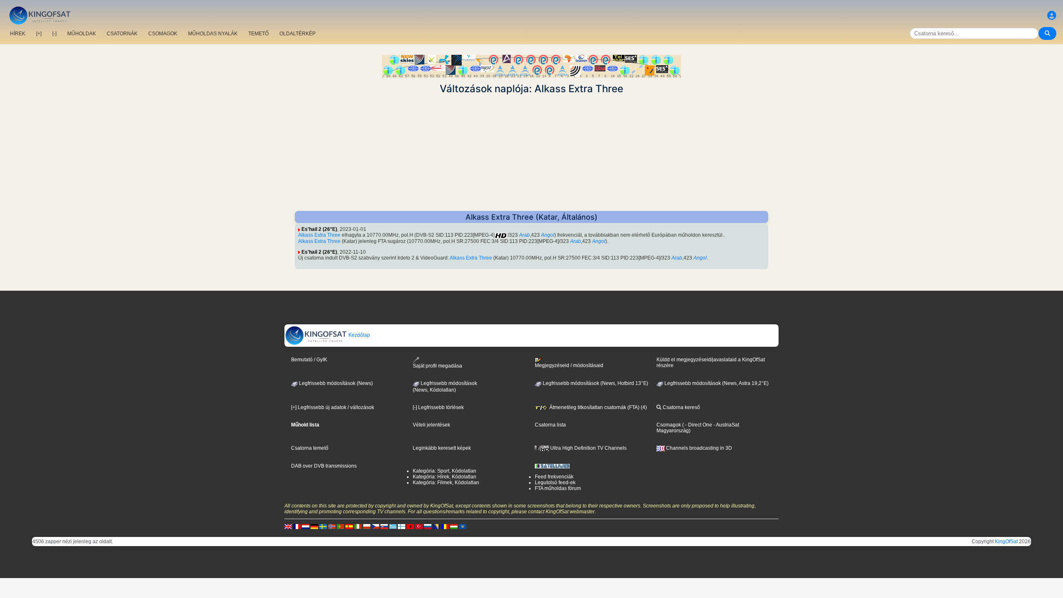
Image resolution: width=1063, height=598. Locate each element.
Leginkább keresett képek (442, 448)
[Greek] (393, 526)
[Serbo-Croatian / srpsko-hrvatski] (436, 526)
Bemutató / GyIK (309, 360)
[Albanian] (462, 526)
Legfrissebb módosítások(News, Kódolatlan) (445, 386)
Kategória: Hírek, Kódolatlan (444, 477)
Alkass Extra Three (319, 235)
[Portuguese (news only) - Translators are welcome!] (340, 526)
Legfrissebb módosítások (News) (335, 383)
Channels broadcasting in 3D (698, 448)
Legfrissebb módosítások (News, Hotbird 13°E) (594, 383)
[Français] (297, 526)
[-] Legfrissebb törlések (438, 407)
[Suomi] (401, 526)
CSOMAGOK (162, 34)
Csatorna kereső (680, 407)
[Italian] (358, 526)
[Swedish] (323, 526)
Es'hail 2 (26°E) (319, 229)
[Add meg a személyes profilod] (1051, 15)
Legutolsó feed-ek (555, 482)
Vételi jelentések (431, 425)
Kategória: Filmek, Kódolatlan (446, 482)
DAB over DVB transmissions (324, 466)
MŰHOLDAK (81, 34)
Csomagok (668, 425)
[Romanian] (445, 526)
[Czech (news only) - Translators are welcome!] (375, 526)
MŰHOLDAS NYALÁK (213, 34)
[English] (288, 526)
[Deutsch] (314, 526)
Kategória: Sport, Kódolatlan (444, 471)
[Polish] (366, 526)
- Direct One (698, 425)
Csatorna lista (550, 425)
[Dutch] (305, 526)
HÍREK (17, 34)
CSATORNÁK (122, 34)
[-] (54, 34)
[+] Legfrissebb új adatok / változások (332, 407)
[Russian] (427, 526)
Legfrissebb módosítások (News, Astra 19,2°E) (716, 383)
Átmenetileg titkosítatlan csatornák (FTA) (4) (597, 407)
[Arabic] (410, 526)
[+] (39, 34)
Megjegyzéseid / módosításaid (569, 365)
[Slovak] (384, 526)
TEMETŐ (258, 34)
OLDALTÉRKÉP (297, 34)
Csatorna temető (309, 448)
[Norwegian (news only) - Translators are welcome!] (332, 526)
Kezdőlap (358, 335)
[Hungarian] (454, 526)
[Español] (349, 526)
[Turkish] (419, 526)
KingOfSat (1006, 541)
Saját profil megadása (437, 366)
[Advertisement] (531, 153)
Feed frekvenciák (554, 477)
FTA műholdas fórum (558, 488)
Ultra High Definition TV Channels (588, 448)
